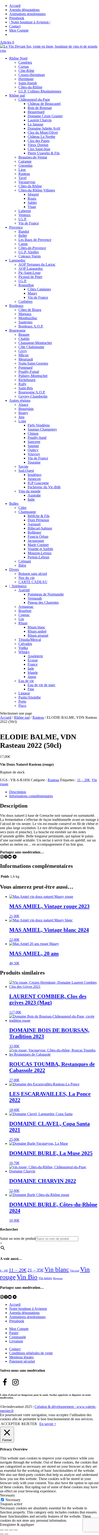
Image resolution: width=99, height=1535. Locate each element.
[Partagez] (11, 1530)
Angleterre (35, 656)
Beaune (23, 334)
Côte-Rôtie (26, 71)
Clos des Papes (39, 141)
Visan (32, 207)
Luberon (24, 211)
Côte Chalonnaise (31, 347)
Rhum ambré (37, 631)
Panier (13, 1333)
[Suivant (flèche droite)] (6, 1534)
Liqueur (24, 693)
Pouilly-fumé (37, 438)
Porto (22, 701)
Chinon (33, 433)
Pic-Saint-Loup (29, 273)
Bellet (22, 236)
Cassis (23, 244)
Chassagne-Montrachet (35, 343)
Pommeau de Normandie (46, 594)
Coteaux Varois (29, 256)
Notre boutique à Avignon (28, 1309)
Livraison (16, 1341)
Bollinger (34, 532)
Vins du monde (29, 491)
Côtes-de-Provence (32, 248)
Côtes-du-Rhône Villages (36, 190)
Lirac (22, 170)
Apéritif (24, 590)
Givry (22, 351)
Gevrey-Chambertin (32, 396)
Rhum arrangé (38, 635)
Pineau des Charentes (43, 602)
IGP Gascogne (38, 483)
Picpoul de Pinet (30, 277)
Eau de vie (26, 681)
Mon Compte (19, 30)
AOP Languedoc (30, 268)
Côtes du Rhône (30, 186)
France (33, 664)
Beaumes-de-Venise (32, 157)
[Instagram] (6, 857)
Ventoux (24, 215)
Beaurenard (36, 112)
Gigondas (25, 165)
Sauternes (25, 322)
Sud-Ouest (26, 471)
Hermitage (26, 79)
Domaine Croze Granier (45, 116)
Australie (34, 495)
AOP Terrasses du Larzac (36, 264)
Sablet (32, 203)
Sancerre (34, 442)
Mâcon (23, 355)
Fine (31, 689)
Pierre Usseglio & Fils (44, 153)
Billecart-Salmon (40, 528)
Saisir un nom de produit (18, 1238)
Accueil (14, 6)
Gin (21, 619)
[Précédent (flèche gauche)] (2, 1534)
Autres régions (19, 400)
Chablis (23, 339)
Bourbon (24, 611)
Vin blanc (56, 1269)
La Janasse (35, 124)
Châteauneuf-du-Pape (34, 99)
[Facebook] (2, 857)
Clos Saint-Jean (39, 149)
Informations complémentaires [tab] (31, 796)
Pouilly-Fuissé (28, 372)
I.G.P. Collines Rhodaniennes (39, 91)
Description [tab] (17, 792)
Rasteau (24, 174)
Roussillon (26, 285)
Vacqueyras (26, 182)
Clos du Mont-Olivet (43, 132)
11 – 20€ (83, 780)
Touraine (34, 462)
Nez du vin (26, 578)
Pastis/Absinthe (29, 697)
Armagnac (26, 607)
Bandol (23, 231)
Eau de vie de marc (41, 685)
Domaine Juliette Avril (44, 128)
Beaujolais (26, 409)
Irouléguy (35, 475)
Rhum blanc (36, 627)
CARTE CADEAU (32, 582)
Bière (22, 565)
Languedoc (17, 260)
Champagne (27, 512)
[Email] (10, 857)
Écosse (33, 660)
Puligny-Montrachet (32, 376)
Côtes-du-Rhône (30, 87)
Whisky (24, 652)
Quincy (33, 450)
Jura (21, 417)
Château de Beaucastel (44, 104)
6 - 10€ (4, 1270)
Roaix (32, 198)
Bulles (13, 503)
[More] (14, 857)
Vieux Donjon (38, 145)
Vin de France (28, 223)
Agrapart (34, 524)
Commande (17, 1337)
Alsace (23, 405)
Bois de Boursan (40, 108)
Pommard (25, 367)
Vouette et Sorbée (40, 549)
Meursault (25, 359)
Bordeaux (16, 306)
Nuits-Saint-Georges (33, 363)
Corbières (25, 301)
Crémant (24, 561)
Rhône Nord (18, 58)
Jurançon (34, 479)
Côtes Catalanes (39, 289)
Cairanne (25, 161)
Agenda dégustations (24, 10)
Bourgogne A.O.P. (31, 392)
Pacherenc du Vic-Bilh (44, 487)
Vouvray (34, 454)
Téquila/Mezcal (29, 640)
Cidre (22, 508)
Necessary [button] (7, 1495)
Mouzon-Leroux (40, 553)
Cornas (23, 66)
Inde (31, 668)
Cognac (24, 615)
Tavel (22, 178)
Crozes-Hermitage (31, 75)
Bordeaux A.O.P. (30, 326)
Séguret (33, 194)
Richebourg (26, 380)
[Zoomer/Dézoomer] (2, 1530)
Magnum (58, 1278)
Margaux (25, 314)
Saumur (33, 446)
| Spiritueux (18, 586)
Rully (22, 384)
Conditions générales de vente (31, 1353)
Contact (14, 26)
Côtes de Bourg (29, 310)
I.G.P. (22, 219)
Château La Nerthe (41, 137)
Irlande (33, 673)
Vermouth (35, 598)
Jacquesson (36, 541)
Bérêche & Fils (39, 516)
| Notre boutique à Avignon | (29, 22)
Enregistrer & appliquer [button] (17, 1525)
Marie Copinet (38, 545)
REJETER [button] (29, 1424)
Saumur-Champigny (42, 429)
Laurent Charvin (40, 120)
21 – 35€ (35, 1270)
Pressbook (16, 18)
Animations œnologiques (27, 14)
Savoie (23, 466)
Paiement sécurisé (22, 1361)
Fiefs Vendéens (39, 425)
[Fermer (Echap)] (15, 1530)
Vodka (23, 648)
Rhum (22, 623)
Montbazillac (27, 318)
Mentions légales (21, 1357)
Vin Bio (27, 1277)
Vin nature (45, 1278)
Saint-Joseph (27, 83)
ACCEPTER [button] (10, 1424)
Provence (16, 227)
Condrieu (25, 62)
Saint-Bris (25, 388)
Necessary (13, 1500)
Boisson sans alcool (32, 574)
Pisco (22, 705)
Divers (14, 569)
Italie (31, 499)
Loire (22, 421)
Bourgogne (17, 330)
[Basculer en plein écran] (6, 1530)
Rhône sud (17, 95)
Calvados (25, 644)
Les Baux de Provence (34, 240)
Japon (32, 677)
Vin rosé (74, 1270)
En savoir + (47, 1424)
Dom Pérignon (38, 520)
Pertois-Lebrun (38, 557)
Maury (32, 293)
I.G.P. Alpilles (28, 252)
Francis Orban (38, 536)
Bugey (23, 413)
